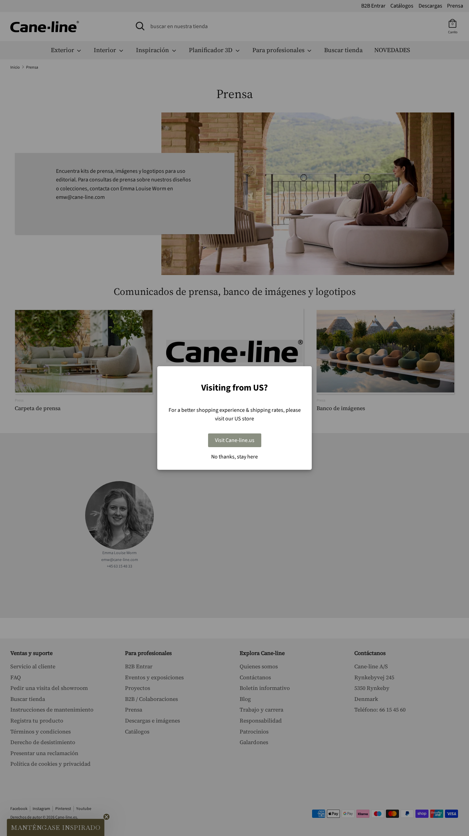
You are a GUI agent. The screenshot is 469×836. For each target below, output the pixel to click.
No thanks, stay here (234, 456)
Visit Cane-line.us (234, 440)
